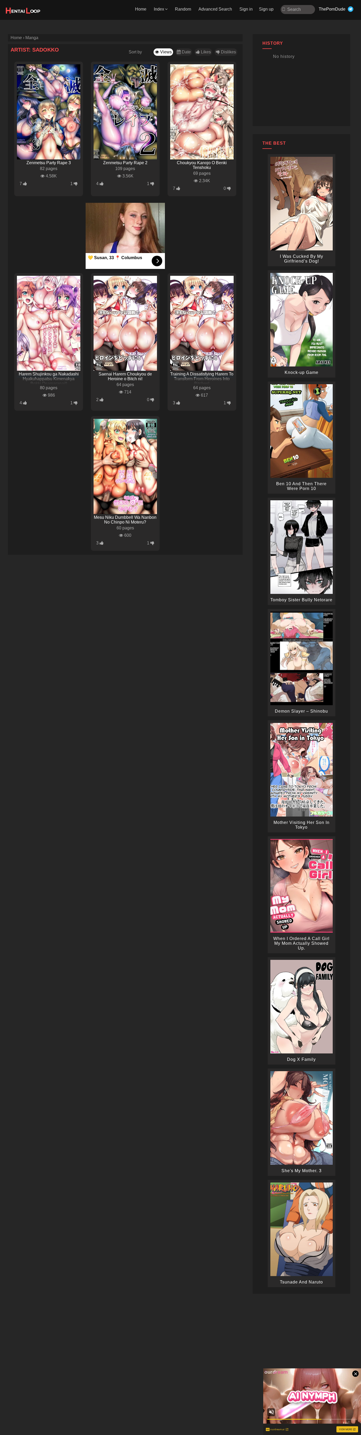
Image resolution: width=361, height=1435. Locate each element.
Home (140, 9)
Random (183, 9)
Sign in (246, 9)
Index (159, 9)
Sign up (266, 9)
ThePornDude (332, 9)
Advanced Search (215, 9)
